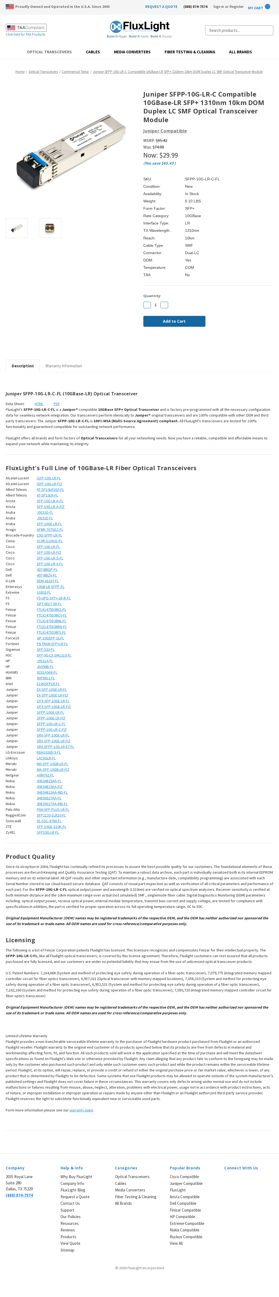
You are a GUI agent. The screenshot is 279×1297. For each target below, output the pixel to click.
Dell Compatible (183, 1203)
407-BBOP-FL (47, 569)
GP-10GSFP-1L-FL (50, 638)
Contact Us (70, 1203)
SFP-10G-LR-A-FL (50, 500)
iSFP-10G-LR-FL (49, 478)
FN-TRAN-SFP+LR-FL (52, 643)
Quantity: (152, 295)
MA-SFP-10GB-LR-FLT (53, 769)
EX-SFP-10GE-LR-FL (52, 689)
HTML (39, 403)
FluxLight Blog (72, 1190)
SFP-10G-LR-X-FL (50, 563)
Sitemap (67, 1250)
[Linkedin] (183, 345)
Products (68, 1236)
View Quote (70, 1243)
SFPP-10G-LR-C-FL (51, 723)
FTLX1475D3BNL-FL (51, 620)
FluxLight (178, 1190)
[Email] (155, 345)
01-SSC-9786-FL (49, 820)
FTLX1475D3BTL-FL (51, 632)
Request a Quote (75, 1196)
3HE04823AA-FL (49, 780)
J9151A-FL (45, 660)
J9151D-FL (45, 512)
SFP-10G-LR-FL (48, 546)
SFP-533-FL (45, 649)
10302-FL (44, 592)
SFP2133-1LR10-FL (51, 815)
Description (23, 365)
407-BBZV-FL (47, 575)
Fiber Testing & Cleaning (190, 51)
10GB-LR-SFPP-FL (50, 586)
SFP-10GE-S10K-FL (51, 826)
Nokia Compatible (184, 1230)
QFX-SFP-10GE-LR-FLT (54, 706)
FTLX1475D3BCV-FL (52, 615)
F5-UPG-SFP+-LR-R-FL (54, 598)
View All (176, 1243)
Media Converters (132, 51)
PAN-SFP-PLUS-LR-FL (53, 809)
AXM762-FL (45, 775)
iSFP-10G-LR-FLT (49, 483)
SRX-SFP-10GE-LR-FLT (54, 740)
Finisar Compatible (185, 1210)
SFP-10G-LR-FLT (49, 552)
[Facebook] (146, 345)
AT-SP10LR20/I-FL (50, 489)
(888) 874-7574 (195, 6)
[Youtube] (256, 1180)
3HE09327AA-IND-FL (52, 803)
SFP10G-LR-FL (48, 832)
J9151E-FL (45, 518)
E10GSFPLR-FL (48, 683)
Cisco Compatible (184, 1176)
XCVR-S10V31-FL (49, 540)
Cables (93, 51)
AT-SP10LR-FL (47, 495)
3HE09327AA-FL (49, 798)
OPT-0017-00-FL (49, 603)
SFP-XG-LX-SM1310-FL (54, 655)
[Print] (164, 345)
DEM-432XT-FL (48, 580)
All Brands (240, 51)
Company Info (72, 1183)
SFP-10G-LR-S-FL (50, 558)
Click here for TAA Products (25, 34)
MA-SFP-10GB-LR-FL (52, 763)
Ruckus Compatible (186, 1236)
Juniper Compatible (186, 1183)
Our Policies (70, 1216)
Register (237, 6)
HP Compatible (182, 1216)
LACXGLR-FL (46, 758)
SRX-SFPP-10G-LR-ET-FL (55, 746)
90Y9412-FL (46, 678)
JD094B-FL (45, 666)
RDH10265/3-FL (49, 752)
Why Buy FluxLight (76, 1176)
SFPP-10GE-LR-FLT (51, 718)
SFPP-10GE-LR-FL (50, 712)
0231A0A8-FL (47, 672)
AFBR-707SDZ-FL (50, 529)
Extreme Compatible (187, 1223)
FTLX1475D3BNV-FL (52, 626)
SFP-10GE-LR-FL (49, 523)
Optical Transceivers (49, 51)
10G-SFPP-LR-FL (49, 535)
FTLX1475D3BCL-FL (51, 609)
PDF (57, 403)
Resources (69, 1223)
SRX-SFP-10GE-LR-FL (53, 735)
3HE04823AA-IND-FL (52, 792)
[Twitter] (174, 345)
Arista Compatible (185, 1196)
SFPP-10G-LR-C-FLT (52, 729)
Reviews (67, 1230)
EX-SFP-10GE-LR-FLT (52, 695)
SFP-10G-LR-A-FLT (51, 506)
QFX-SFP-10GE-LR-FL (53, 700)
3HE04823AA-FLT (50, 786)
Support (67, 1210)
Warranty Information (64, 365)
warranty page (81, 1110)
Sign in (218, 6)
